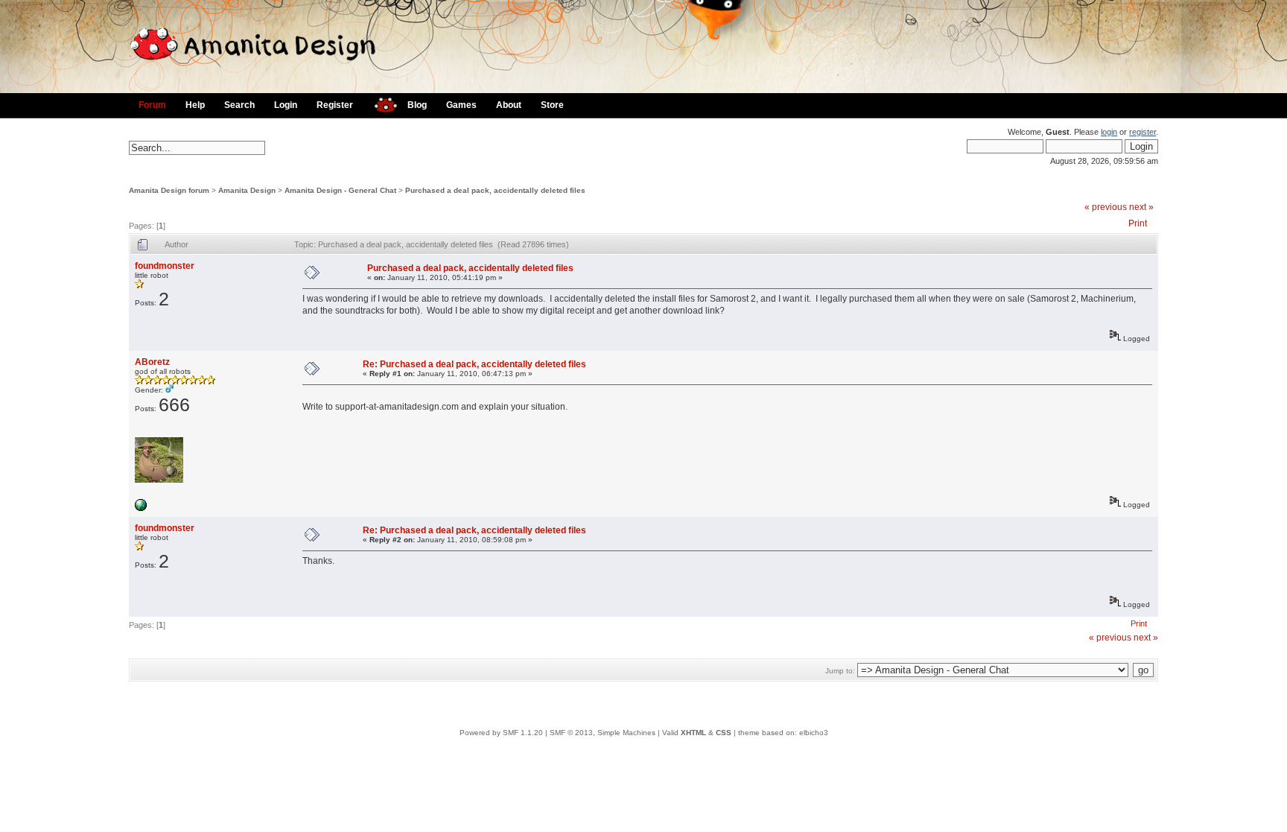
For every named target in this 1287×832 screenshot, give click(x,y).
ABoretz (152, 362)
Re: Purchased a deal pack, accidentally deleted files (474, 364)
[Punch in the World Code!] (141, 508)
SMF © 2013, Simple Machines (602, 732)
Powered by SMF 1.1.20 (501, 732)
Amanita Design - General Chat (340, 190)
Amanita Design (247, 190)
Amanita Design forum (169, 190)
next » (1141, 207)
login (1109, 131)
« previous (1105, 207)
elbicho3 (813, 732)
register (1142, 131)
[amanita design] (380, 103)
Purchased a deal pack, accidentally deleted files (495, 190)
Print (1137, 223)
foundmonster (164, 266)
